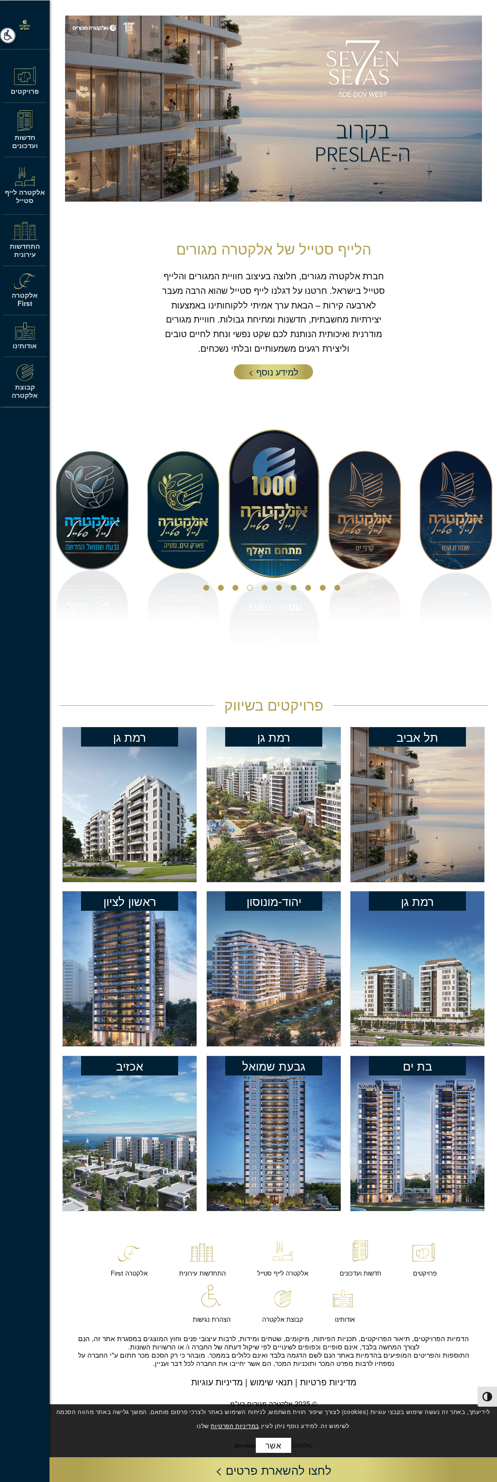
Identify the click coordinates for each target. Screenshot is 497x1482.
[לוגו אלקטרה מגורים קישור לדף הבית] (24, 25)
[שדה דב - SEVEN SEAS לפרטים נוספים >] (417, 804)
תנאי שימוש (271, 1381)
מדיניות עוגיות (217, 1381)
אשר (273, 1445)
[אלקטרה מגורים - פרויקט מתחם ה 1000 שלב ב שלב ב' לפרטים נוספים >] (130, 968)
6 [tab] (266, 590)
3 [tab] (310, 590)
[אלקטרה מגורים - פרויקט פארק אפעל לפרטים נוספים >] (417, 968)
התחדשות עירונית (202, 1273)
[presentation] (487, 1396)
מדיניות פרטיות (328, 1381)
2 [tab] (325, 590)
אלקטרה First (129, 1273)
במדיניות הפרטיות (235, 1425)
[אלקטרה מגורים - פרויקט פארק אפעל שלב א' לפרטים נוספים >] (274, 804)
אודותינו (345, 1319)
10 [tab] (208, 590)
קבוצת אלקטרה (282, 1319)
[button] (273, 1470)
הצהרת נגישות (212, 1319)
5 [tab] (281, 590)
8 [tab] (237, 590)
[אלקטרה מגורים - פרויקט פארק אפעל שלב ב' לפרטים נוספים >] (130, 804)
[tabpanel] (274, 536)
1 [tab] (339, 590)
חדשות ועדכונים (360, 1273)
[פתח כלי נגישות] (8, 35)
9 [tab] (223, 590)
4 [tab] (295, 590)
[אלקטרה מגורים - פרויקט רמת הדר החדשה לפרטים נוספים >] (274, 1133)
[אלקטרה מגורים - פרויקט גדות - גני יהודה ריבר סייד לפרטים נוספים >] (274, 968)
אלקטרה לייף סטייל (282, 1273)
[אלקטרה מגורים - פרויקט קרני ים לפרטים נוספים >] (417, 1133)
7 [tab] (252, 590)
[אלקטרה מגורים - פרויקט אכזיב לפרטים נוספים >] (130, 1133)
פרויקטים (425, 1273)
